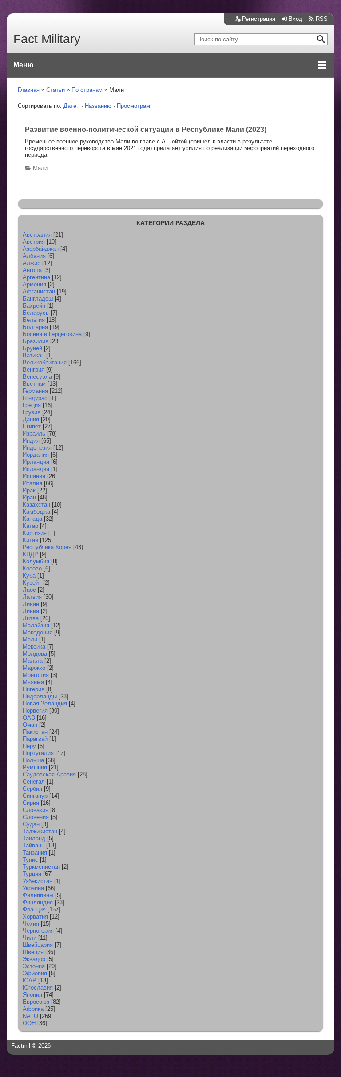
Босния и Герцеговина (52, 334)
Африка (33, 1009)
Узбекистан (37, 881)
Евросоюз (36, 1001)
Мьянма (33, 682)
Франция (34, 909)
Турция (32, 874)
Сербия (32, 788)
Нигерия (33, 689)
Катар (30, 526)
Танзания (35, 852)
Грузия (31, 412)
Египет (32, 426)
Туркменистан (41, 866)
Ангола (32, 270)
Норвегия (35, 710)
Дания (31, 419)
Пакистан (35, 732)
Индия (31, 440)
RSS (322, 19)
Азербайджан (41, 248)
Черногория (38, 930)
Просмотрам (133, 106)
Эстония (34, 966)
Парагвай (35, 739)
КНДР (30, 554)
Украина (33, 888)
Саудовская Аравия (49, 774)
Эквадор (34, 959)
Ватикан (33, 355)
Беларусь (36, 312)
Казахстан (36, 504)
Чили (29, 937)
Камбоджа (36, 511)
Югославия (38, 987)
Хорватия (35, 916)
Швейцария (38, 945)
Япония (32, 994)
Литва (31, 618)
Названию (98, 106)
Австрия (34, 241)
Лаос (29, 589)
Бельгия (34, 320)
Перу (29, 746)
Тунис (30, 859)
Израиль (34, 433)
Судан (31, 824)
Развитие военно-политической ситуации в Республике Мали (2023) (145, 129)
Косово (32, 568)
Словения (36, 817)
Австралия (37, 234)
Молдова (35, 653)
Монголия (36, 675)
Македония (37, 632)
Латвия (32, 597)
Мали (40, 168)
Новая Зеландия (45, 703)
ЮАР (29, 980)
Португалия (38, 753)
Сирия (31, 803)
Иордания (36, 454)
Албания (34, 256)
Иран (29, 497)
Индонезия (37, 447)
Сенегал (34, 781)
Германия (35, 391)
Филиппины (38, 895)
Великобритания (45, 362)
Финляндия (38, 902)
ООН (29, 1023)
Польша (33, 760)
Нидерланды (40, 696)
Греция (32, 405)
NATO (30, 1016)
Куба (29, 575)
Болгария (35, 327)
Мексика (34, 646)
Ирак (29, 490)
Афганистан (39, 291)
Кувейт (32, 582)
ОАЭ (29, 717)
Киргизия (35, 533)
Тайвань (33, 845)
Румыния (35, 767)
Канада (32, 518)
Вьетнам (34, 383)
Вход (295, 19)
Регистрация (258, 19)
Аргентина (36, 277)
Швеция (33, 952)
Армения (34, 284)
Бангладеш (38, 298)
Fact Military (46, 39)
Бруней (32, 348)
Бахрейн (34, 305)
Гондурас (35, 398)
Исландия (36, 469)
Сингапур (35, 795)
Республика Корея (47, 547)
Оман (30, 724)
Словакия (35, 810)
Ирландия (36, 462)
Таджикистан (40, 831)
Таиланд (34, 838)
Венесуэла (37, 376)
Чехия (31, 923)
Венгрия (33, 369)
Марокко (34, 668)
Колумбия (36, 561)
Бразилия (35, 341)
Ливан (31, 604)
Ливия (31, 611)
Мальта (33, 660)
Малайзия (36, 625)
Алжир (31, 263)
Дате (69, 106)
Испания (34, 476)
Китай (30, 540)
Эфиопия (35, 973)
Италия (32, 483)
